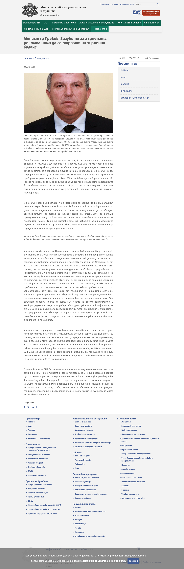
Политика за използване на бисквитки (104, 560)
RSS (123, 58)
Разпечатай (153, 58)
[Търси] (157, 4)
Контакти (124, 4)
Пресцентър (42, 58)
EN (132, 4)
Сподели (135, 58)
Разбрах (133, 560)
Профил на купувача (109, 4)
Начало (28, 58)
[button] (32, 23)
